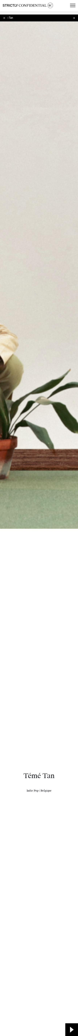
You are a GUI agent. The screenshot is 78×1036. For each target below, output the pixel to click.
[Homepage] (28, 5)
